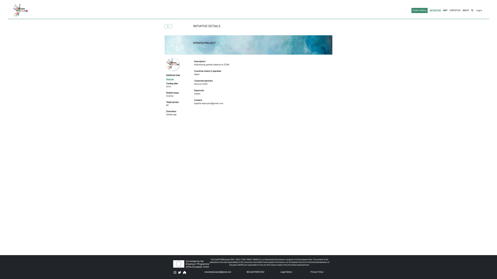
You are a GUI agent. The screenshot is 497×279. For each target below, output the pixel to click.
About (466, 10)
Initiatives (435, 10)
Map (445, 10)
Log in (479, 10)
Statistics (455, 10)
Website (170, 79)
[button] (168, 26)
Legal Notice (286, 272)
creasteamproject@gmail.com (217, 272)
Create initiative (419, 10)
